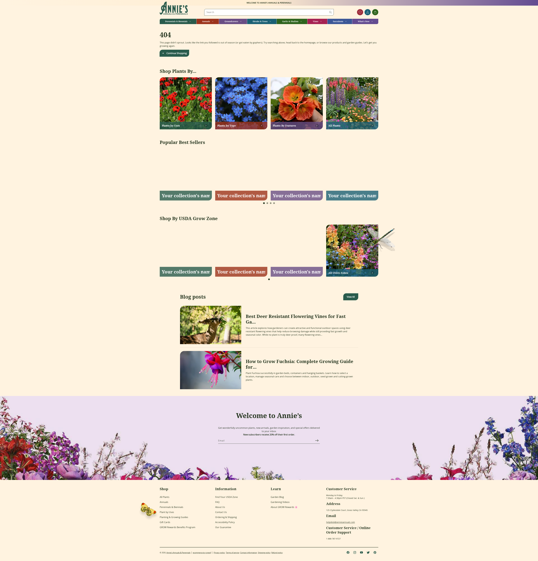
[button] (178, 21)
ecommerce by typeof (202, 552)
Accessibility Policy (225, 522)
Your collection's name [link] (186, 195)
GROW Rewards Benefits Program (177, 527)
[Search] (330, 12)
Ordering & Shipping (226, 517)
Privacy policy (219, 552)
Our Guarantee (223, 527)
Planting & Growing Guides (174, 517)
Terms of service (232, 552)
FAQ (217, 502)
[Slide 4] (274, 203)
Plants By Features (284, 125)
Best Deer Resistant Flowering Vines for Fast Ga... (296, 319)
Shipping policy (264, 552)
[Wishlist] (360, 12)
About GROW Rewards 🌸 (284, 507)
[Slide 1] (264, 203)
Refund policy (277, 552)
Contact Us (221, 512)
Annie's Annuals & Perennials (178, 552)
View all (351, 296)
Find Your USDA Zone (226, 497)
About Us (220, 507)
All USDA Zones (338, 273)
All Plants (334, 125)
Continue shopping (176, 53)
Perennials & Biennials (171, 507)
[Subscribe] (317, 440)
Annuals (164, 502)
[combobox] (269, 12)
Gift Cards (165, 522)
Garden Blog (277, 497)
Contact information (248, 552)
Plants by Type (226, 125)
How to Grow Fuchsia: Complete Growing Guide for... (299, 364)
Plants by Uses (171, 125)
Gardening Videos (280, 502)
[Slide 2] (267, 203)
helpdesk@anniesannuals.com (340, 522)
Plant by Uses (167, 512)
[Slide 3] (270, 203)
